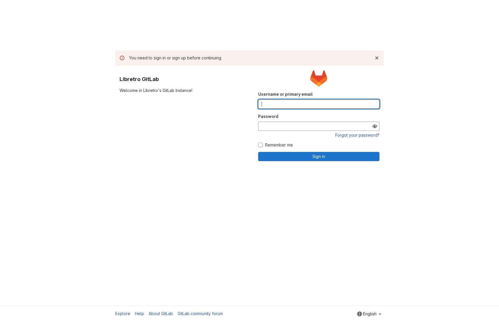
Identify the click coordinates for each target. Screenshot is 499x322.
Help (139, 313)
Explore (122, 313)
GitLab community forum (200, 313)
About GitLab (161, 313)
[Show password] (374, 126)
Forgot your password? (357, 135)
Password (268, 116)
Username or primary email (285, 94)
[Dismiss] (376, 57)
